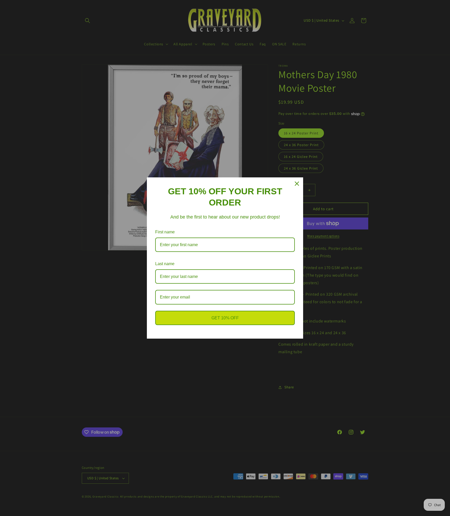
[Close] (297, 183)
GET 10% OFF (225, 318)
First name (165, 232)
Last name (164, 264)
